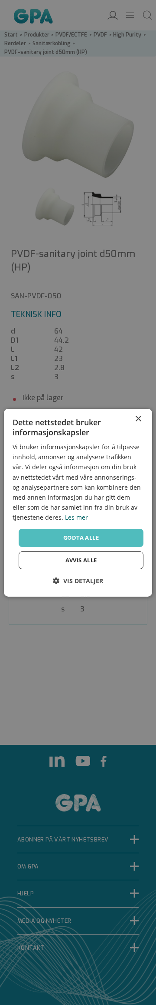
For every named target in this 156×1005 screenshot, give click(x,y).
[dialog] (78, 502)
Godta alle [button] (81, 537)
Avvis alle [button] (81, 560)
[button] (78, 581)
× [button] (138, 418)
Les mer (76, 517)
